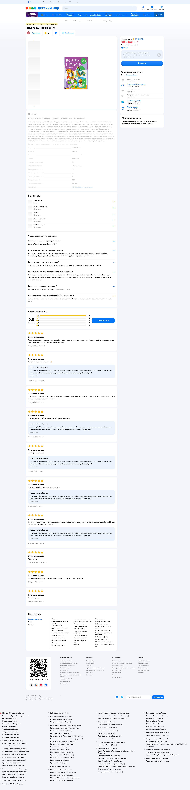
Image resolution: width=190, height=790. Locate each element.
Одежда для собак (143, 670)
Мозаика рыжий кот (58, 635)
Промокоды (64, 670)
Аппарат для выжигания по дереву (60, 622)
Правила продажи (65, 668)
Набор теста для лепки (58, 645)
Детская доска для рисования (82, 621)
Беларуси (51, 700)
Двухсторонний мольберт (60, 628)
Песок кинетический (80, 638)
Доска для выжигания (58, 638)
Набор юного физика (101, 637)
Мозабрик (55, 619)
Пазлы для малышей (81, 21)
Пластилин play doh (80, 640)
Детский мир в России (32, 700)
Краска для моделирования (82, 619)
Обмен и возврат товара (67, 665)
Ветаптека (141, 672)
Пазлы (68, 21)
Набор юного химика (101, 624)
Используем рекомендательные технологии (39, 698)
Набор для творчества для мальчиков (103, 633)
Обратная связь (65, 681)
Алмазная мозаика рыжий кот (60, 633)
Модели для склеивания (59, 643)
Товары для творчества (80, 635)
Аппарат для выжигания (81, 626)
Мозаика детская (79, 624)
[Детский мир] (42, 8)
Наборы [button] (31, 625)
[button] (159, 14)
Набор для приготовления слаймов (81, 643)
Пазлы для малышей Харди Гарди (101, 21)
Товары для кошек (143, 661)
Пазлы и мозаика (57, 21)
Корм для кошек (143, 663)
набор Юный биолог (80, 629)
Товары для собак (143, 665)
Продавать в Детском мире (68, 663)
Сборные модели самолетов (104, 642)
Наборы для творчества (102, 630)
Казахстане (43, 700)
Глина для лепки (100, 619)
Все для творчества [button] (35, 619)
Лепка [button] (30, 622)
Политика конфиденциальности (70, 672)
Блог (113, 675)
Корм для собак (143, 668)
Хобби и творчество (40, 21)
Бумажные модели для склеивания (80, 632)
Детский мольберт (57, 625)
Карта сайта (63, 684)
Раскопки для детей (57, 630)
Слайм (75, 647)
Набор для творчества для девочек (103, 627)
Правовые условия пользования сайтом (51, 696)
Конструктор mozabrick (59, 640)
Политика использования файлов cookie (70, 675)
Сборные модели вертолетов (104, 647)
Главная (28, 21)
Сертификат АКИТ (66, 679)
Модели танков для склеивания (104, 644)
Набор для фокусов (101, 639)
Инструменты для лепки (102, 621)
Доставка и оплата (65, 661)
